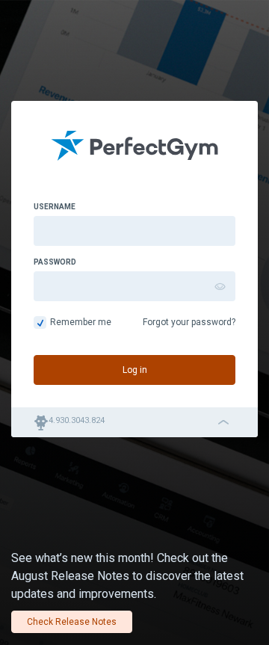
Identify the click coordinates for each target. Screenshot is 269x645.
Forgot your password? (189, 322)
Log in (135, 370)
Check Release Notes (72, 622)
